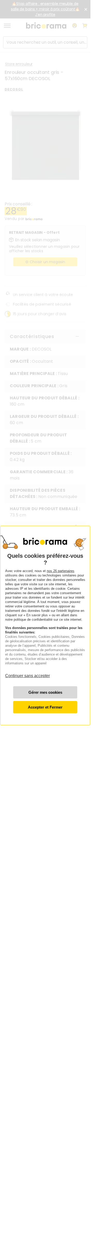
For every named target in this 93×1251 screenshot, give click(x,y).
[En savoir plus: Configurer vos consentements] (45, 692)
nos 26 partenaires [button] (60, 571)
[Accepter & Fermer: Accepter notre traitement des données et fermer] (45, 707)
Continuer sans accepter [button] (27, 673)
